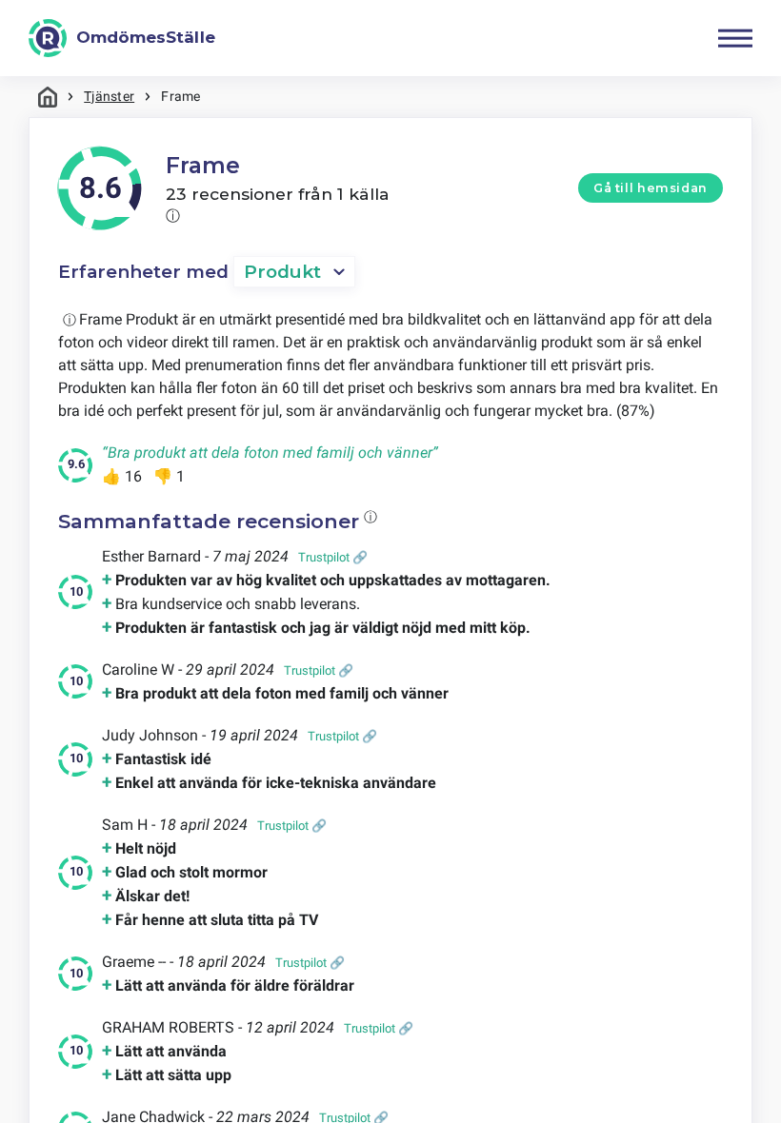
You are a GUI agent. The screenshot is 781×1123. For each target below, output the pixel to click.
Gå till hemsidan (650, 188)
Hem (47, 97)
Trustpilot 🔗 (333, 557)
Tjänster (109, 96)
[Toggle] (735, 38)
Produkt (282, 272)
